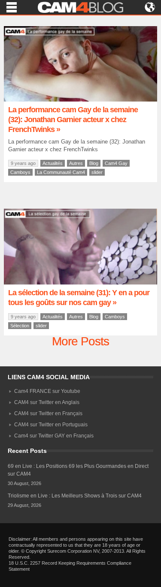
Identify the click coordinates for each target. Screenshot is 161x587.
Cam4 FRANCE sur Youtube (47, 391)
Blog (93, 163)
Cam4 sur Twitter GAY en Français (54, 436)
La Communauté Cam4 (61, 172)
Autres (76, 163)
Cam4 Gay (116, 163)
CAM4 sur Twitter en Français (48, 413)
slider (97, 172)
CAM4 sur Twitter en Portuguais (51, 425)
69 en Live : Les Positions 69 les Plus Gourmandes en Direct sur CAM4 (78, 470)
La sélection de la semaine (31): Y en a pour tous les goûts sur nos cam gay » (78, 297)
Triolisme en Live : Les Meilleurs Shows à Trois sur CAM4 (75, 496)
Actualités (53, 163)
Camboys (20, 172)
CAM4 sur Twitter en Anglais (46, 402)
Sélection (19, 325)
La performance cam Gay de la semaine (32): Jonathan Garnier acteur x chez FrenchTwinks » (73, 119)
